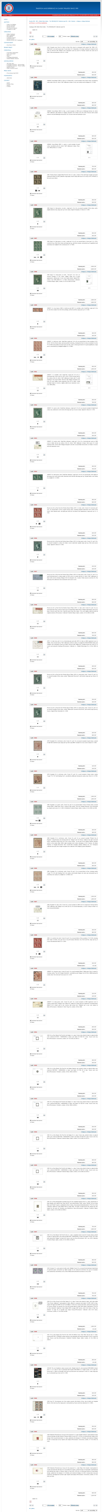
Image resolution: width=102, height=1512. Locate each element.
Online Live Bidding (11, 24)
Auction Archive (10, 39)
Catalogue (7, 32)
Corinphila (7, 50)
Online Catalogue (11, 34)
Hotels (8, 82)
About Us (9, 55)
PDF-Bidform (10, 36)
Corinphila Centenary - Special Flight (15, 64)
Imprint (8, 85)
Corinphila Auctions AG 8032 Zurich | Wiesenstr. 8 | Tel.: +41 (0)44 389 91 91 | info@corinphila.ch (75, 15)
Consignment (8, 42)
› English (10, 15)
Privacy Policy (10, 84)
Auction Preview (11, 26)
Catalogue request (11, 37)
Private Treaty (8, 47)
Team (8, 56)
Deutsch (5, 15)
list (29, 39)
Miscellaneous (8, 61)
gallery (33, 39)
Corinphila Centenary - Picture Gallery (16, 65)
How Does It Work (11, 45)
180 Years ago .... (11, 63)
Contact (6, 80)
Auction (6, 22)
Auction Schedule (11, 25)
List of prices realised (12, 28)
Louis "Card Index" (11, 53)
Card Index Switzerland (12, 52)
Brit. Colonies (72, 21)
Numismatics (8, 75)
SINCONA (9, 78)
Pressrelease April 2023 (12, 73)
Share (32, 67)
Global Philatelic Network (13, 58)
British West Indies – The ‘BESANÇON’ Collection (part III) (53, 21)
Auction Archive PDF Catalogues (15, 40)
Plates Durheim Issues (12, 68)
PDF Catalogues (11, 35)
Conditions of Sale (11, 29)
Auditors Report (10, 67)
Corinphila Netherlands (12, 57)
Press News (7, 71)
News (5, 19)
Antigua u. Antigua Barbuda (83, 21)
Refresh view (74, 36)
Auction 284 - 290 (33, 21)
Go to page (51, 36)
